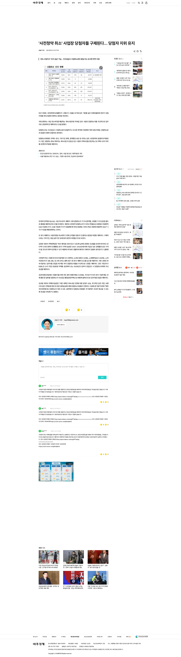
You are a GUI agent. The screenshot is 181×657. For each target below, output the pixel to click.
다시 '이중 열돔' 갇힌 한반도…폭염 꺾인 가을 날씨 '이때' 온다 (129, 177)
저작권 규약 (99, 636)
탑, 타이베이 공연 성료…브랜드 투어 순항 (128, 201)
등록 (102, 377)
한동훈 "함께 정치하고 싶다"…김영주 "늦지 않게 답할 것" (97, 566)
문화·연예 (108, 3)
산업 (59, 3)
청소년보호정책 (88, 636)
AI (54, 3)
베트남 (140, 267)
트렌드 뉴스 (118, 59)
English (128, 3)
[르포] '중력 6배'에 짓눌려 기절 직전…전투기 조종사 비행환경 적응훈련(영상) (73, 566)
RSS (127, 636)
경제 (73, 3)
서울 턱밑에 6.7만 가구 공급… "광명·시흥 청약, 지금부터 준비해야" (61, 156)
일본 (134, 267)
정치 (79, 3)
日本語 (133, 3)
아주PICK (117, 220)
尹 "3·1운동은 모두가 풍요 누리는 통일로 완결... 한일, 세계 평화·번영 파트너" (73, 587)
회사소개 (35, 636)
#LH (58, 301)
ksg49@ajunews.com (71, 320)
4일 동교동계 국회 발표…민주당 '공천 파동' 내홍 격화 (49, 587)
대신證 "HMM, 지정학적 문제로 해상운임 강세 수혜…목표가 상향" (129, 208)
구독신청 (44, 636)
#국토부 (43, 301)
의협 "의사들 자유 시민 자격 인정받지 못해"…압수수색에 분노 (98, 587)
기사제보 (63, 636)
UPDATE (138, 169)
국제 (94, 3)
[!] (141, 58)
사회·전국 (87, 3)
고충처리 (109, 636)
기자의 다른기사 (61, 324)
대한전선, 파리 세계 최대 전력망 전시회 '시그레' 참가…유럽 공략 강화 (129, 194)
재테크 (66, 3)
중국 (49, 3)
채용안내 (54, 636)
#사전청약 (51, 301)
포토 (100, 3)
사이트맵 (119, 636)
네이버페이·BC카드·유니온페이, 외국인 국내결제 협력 (129, 185)
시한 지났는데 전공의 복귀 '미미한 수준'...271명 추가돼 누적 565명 (48, 566)
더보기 (123, 297)
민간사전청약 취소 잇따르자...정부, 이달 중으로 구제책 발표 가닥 (61, 154)
